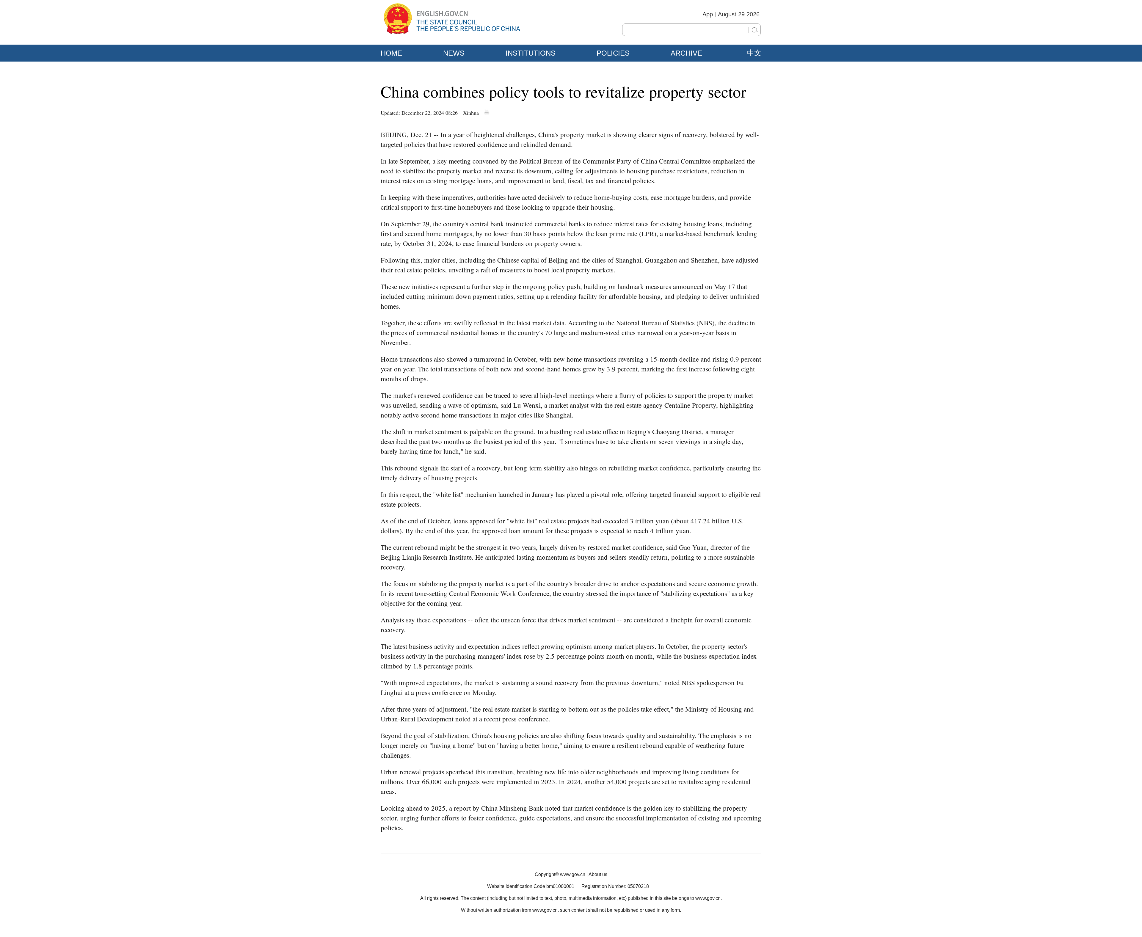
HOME (391, 53)
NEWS (454, 53)
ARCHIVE (686, 53)
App (707, 14)
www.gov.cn (572, 874)
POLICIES (613, 53)
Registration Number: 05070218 (615, 886)
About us (598, 874)
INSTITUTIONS (531, 53)
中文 (754, 53)
